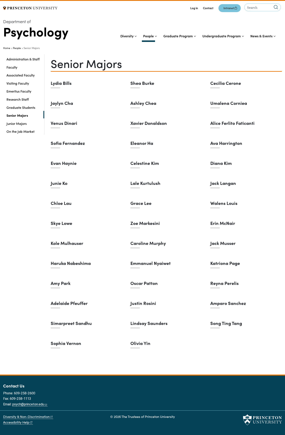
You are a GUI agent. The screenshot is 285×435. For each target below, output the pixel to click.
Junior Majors (16, 123)
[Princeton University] (30, 7)
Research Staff (17, 99)
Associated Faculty (20, 75)
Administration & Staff (23, 59)
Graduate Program (178, 36)
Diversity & (26, 416)
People (149, 35)
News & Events (261, 36)
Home (6, 48)
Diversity (127, 36)
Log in (194, 8)
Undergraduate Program (221, 36)
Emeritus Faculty (18, 91)
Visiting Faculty (17, 83)
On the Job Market (20, 131)
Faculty (11, 67)
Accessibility (16, 422)
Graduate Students (20, 107)
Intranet (228, 8)
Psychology (35, 31)
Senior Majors (25, 115)
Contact (208, 8)
